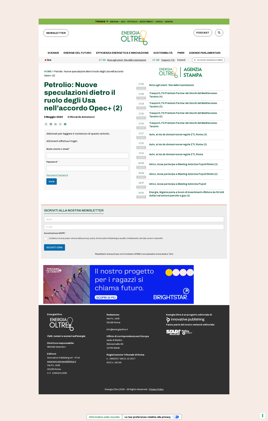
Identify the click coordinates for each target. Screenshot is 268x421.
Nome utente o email (58, 149)
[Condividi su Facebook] (51, 124)
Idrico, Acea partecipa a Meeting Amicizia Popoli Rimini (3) (183, 164)
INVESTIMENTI (146, 22)
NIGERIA (169, 22)
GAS (123, 22)
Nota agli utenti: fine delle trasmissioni (171, 85)
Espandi (181, 60)
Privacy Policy (156, 389)
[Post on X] (46, 124)
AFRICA (159, 22)
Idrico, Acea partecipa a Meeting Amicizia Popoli (177, 184)
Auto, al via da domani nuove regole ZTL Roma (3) (178, 134)
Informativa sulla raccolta (104, 417)
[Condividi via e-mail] (65, 124)
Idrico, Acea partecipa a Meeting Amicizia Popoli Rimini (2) (183, 174)
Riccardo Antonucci (82, 117)
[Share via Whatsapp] (60, 124)
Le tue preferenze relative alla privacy (148, 417)
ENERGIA (114, 22)
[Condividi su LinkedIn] (56, 124)
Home (48, 71)
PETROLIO (132, 22)
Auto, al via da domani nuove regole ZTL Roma (176, 154)
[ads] (118, 303)
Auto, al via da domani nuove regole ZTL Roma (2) (178, 144)
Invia (51, 181)
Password (52, 162)
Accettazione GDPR (55, 233)
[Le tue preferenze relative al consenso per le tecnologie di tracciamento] (263, 416)
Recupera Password (57, 175)
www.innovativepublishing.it (61, 361)
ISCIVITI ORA (54, 247)
